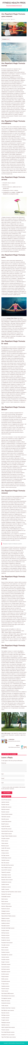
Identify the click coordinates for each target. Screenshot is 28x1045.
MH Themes (22, 1043)
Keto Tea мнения (5, 862)
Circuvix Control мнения (6, 814)
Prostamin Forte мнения (6, 942)
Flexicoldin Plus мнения (6, 954)
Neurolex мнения (5, 1013)
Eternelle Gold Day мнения (7, 865)
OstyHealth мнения (5, 896)
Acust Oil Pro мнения (6, 870)
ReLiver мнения (5, 950)
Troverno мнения (5, 1029)
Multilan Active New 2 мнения (8, 1008)
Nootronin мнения (5, 908)
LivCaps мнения (5, 853)
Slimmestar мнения (5, 964)
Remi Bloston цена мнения (7, 1010)
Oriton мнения (4, 841)
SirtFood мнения (5, 933)
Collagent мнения (5, 911)
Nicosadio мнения (5, 925)
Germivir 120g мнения (6, 906)
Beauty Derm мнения (6, 877)
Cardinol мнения (5, 884)
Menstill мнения (5, 819)
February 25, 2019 (6, 19)
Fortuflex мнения (5, 959)
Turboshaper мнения (6, 875)
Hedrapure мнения (5, 1022)
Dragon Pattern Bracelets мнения (9, 836)
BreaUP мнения (5, 824)
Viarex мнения (4, 843)
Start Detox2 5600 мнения (7, 993)
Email (2, 778)
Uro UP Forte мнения (6, 799)
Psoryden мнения (5, 945)
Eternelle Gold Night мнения (7, 928)
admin (13, 19)
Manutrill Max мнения (6, 828)
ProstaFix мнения (5, 838)
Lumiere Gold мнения (6, 821)
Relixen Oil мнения (5, 1000)
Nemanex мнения (5, 937)
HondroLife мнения (5, 1003)
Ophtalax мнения (5, 1025)
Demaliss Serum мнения (7, 879)
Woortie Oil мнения (5, 904)
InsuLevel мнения (5, 967)
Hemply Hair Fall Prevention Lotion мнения (11, 891)
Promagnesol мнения (6, 998)
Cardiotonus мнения (6, 887)
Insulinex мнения (5, 1017)
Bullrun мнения (5, 850)
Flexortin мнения (5, 804)
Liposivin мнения (5, 802)
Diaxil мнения (4, 899)
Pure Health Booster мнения (7, 1032)
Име (2, 774)
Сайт (2, 782)
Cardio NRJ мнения (5, 848)
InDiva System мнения (6, 833)
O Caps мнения (5, 983)
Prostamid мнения (5, 981)
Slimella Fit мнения (5, 913)
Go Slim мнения (5, 974)
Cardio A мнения (5, 889)
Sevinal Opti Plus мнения (7, 831)
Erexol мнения (4, 947)
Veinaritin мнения (5, 860)
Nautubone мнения (5, 971)
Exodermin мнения (5, 940)
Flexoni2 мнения (5, 988)
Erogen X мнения (5, 962)
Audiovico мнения (5, 923)
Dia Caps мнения (5, 855)
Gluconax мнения (5, 935)
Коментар (3, 763)
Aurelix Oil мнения (5, 826)
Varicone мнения (5, 957)
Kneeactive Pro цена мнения (7, 1034)
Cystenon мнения (5, 952)
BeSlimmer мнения (5, 921)
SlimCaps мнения (5, 1015)
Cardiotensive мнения (6, 882)
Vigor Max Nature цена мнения (8, 1037)
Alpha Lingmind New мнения (8, 1027)
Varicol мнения (4, 991)
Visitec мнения (4, 1005)
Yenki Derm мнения (5, 816)
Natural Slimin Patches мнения (8, 916)
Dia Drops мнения (5, 969)
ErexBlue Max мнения (6, 807)
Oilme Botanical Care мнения (8, 996)
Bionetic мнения (5, 845)
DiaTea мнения (4, 979)
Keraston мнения (5, 812)
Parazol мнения (5, 976)
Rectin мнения (4, 901)
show (8, 39)
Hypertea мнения (5, 986)
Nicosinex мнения (5, 809)
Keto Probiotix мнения (6, 867)
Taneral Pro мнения (5, 872)
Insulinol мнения (5, 930)
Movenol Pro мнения (6, 894)
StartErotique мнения (6, 858)
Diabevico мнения (5, 918)
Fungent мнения (5, 1020)
